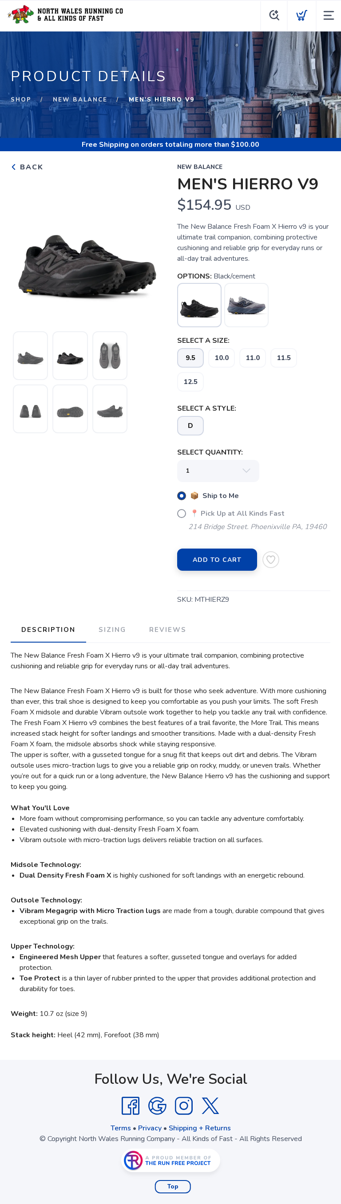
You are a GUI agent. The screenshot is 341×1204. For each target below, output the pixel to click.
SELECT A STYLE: (206, 408)
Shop (21, 100)
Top (172, 1187)
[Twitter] (210, 1106)
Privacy (150, 1128)
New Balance (80, 100)
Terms (121, 1128)
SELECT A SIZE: (203, 340)
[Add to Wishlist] (270, 559)
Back (30, 167)
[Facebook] (130, 1106)
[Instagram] (183, 1106)
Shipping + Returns (200, 1128)
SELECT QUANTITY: (210, 452)
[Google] (157, 1106)
